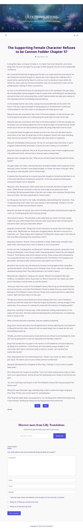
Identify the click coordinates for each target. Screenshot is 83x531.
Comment (12, 458)
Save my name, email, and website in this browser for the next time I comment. (38, 497)
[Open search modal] (77, 35)
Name (11, 480)
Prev (37, 406)
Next (45, 406)
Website (11, 492)
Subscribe (59, 436)
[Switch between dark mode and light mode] (74, 35)
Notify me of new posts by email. (21, 506)
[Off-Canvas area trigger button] (6, 35)
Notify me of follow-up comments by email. (24, 502)
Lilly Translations (41, 17)
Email (10, 486)
